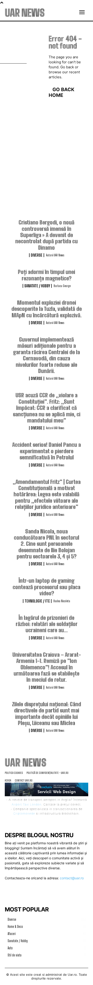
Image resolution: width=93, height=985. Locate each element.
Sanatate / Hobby (37, 286)
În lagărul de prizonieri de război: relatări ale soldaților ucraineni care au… (47, 624)
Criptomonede (24, 813)
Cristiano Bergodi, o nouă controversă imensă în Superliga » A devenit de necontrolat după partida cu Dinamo (46, 235)
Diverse (36, 255)
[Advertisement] (46, 170)
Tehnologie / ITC (37, 601)
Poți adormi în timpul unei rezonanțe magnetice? (46, 275)
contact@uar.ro (72, 878)
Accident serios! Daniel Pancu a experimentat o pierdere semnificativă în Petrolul (46, 451)
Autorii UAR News (55, 255)
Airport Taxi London (26, 804)
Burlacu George (62, 286)
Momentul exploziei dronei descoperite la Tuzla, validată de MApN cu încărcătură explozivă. (46, 308)
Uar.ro (72, 974)
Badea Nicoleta (61, 601)
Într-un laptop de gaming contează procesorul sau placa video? (46, 587)
